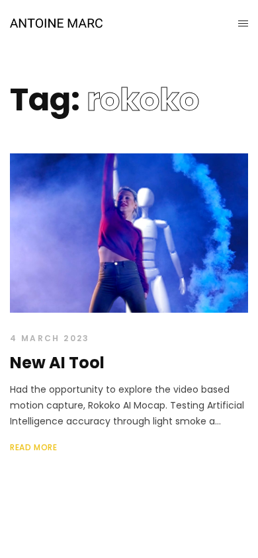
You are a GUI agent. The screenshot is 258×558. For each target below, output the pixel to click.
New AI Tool (57, 363)
